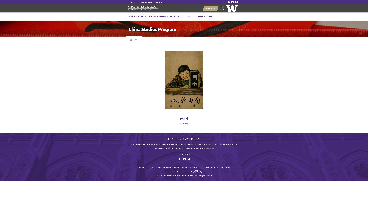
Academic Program (157, 16)
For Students (176, 16)
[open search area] (222, 8)
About (132, 16)
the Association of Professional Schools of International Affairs (197, 171)
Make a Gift (225, 167)
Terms (216, 167)
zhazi (136, 40)
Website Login (198, 167)
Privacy (209, 167)
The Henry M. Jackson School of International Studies (145, 2)
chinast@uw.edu (209, 148)
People (141, 16)
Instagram (237, 2)
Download (184, 124)
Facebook (229, 2)
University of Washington (232, 8)
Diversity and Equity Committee (167, 167)
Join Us (210, 16)
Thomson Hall (209, 144)
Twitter (233, 2)
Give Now (210, 8)
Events (190, 16)
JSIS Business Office (146, 167)
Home (130, 40)
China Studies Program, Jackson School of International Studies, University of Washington (152, 8)
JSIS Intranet (186, 167)
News (200, 16)
